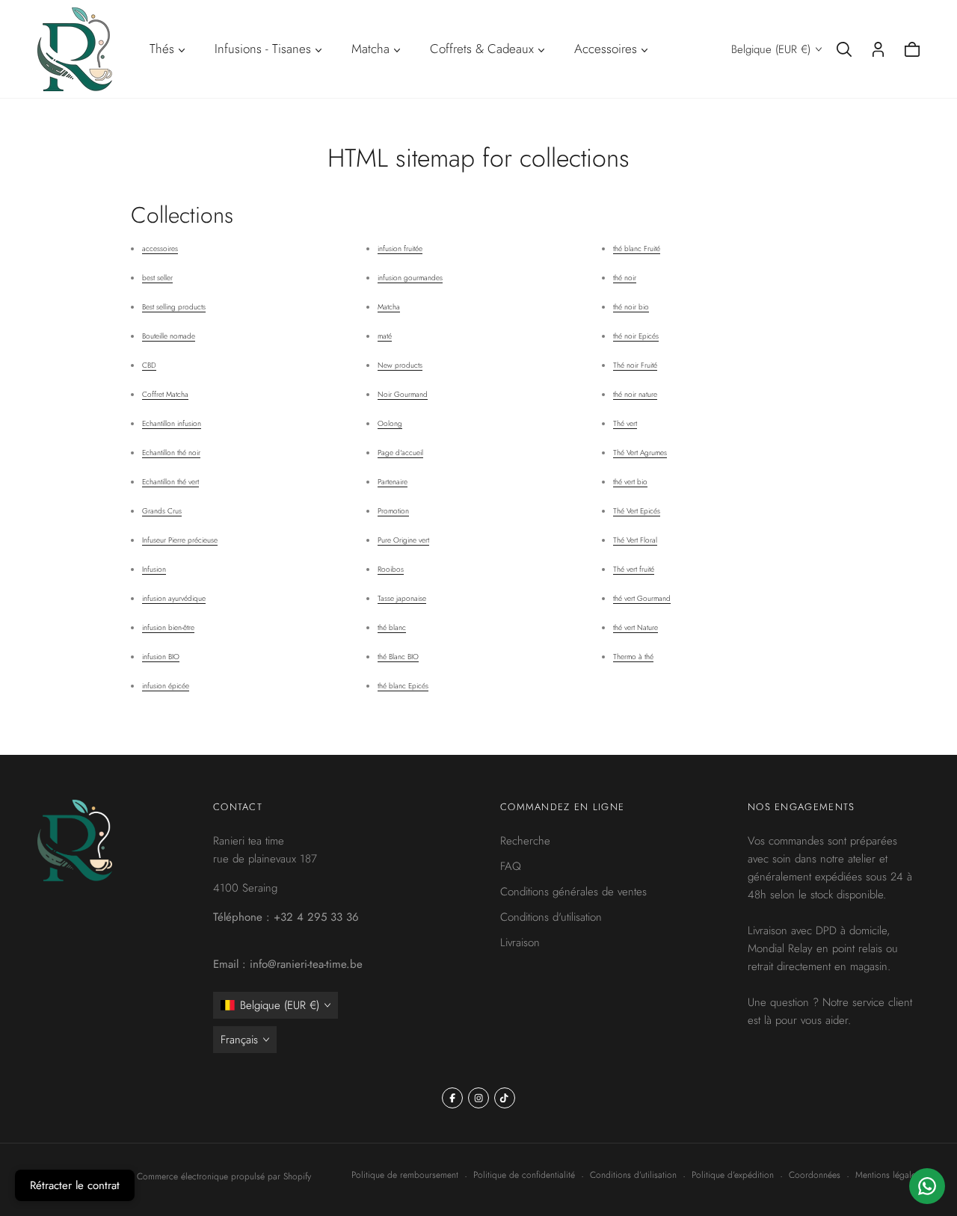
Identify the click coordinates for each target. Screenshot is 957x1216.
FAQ (510, 866)
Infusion (154, 569)
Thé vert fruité (633, 569)
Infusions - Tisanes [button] (263, 49)
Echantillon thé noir (171, 452)
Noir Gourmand (403, 394)
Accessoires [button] (605, 49)
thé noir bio (631, 306)
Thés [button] (162, 49)
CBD (149, 365)
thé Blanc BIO (398, 656)
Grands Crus (162, 510)
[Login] (878, 49)
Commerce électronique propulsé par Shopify (224, 1176)
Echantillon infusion (171, 423)
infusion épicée (165, 685)
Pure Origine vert (403, 540)
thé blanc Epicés (403, 685)
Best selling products (174, 306)
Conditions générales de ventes (573, 891)
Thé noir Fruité (635, 365)
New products (400, 365)
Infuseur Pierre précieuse (180, 540)
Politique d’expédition (733, 1175)
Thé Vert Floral (635, 540)
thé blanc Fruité (636, 248)
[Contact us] (927, 1186)
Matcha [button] (370, 49)
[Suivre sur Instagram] (478, 1097)
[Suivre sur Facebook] (452, 1097)
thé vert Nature (635, 627)
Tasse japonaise (402, 598)
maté (385, 336)
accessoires (160, 248)
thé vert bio (630, 481)
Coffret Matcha (165, 394)
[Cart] (912, 49)
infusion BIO (160, 656)
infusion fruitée (400, 248)
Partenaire (392, 481)
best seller (157, 277)
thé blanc (392, 627)
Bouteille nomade (168, 336)
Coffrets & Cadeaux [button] (482, 49)
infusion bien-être (168, 627)
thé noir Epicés (636, 336)
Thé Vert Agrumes (640, 452)
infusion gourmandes (410, 277)
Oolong (390, 423)
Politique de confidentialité (524, 1175)
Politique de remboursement (404, 1175)
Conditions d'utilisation (551, 917)
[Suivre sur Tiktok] (504, 1097)
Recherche (525, 841)
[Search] (844, 49)
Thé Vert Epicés (636, 510)
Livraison (520, 942)
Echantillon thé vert (170, 481)
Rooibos (391, 569)
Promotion (393, 510)
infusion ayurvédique (174, 598)
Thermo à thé (633, 656)
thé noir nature (635, 394)
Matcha (389, 306)
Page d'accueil (400, 452)
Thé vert (625, 423)
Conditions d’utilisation (633, 1175)
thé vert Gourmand (642, 598)
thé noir (624, 277)
